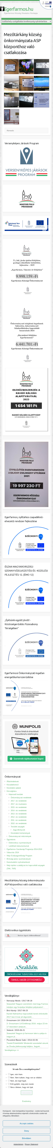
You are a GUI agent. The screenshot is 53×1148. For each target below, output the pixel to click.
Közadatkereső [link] (12, 785)
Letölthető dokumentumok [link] (19, 846)
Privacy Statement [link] (31, 1144)
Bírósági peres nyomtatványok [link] (19, 859)
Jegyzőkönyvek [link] (19, 830)
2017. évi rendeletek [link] (19, 801)
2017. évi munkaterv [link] (19, 804)
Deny (26, 1131)
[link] (2, 9)
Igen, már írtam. (16, 1074)
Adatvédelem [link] (18, 1144)
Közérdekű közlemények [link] (20, 833)
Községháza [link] (11, 791)
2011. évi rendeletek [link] (18, 820)
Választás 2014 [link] (13, 852)
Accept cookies (26, 1123)
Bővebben (26, 1138)
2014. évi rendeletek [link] (19, 811)
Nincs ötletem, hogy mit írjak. (22, 1087)
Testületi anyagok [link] (18, 827)
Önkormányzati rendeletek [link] (21, 798)
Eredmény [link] (26, 1101)
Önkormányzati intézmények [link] (20, 836)
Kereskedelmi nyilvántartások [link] (18, 862)
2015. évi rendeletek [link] (19, 807)
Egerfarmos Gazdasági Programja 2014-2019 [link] (24, 849)
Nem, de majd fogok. (18, 1081)
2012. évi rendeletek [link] (19, 817)
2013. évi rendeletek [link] (19, 814)
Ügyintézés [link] (11, 840)
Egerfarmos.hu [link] (18, 9)
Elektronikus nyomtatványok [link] (20, 843)
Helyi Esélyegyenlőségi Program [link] (19, 856)
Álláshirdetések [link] (13, 781)
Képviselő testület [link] (16, 794)
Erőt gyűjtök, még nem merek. (22, 1084)
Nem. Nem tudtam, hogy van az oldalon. (26, 1078)
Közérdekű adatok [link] (14, 788)
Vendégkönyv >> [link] (12, 1050)
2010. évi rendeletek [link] (19, 823)
